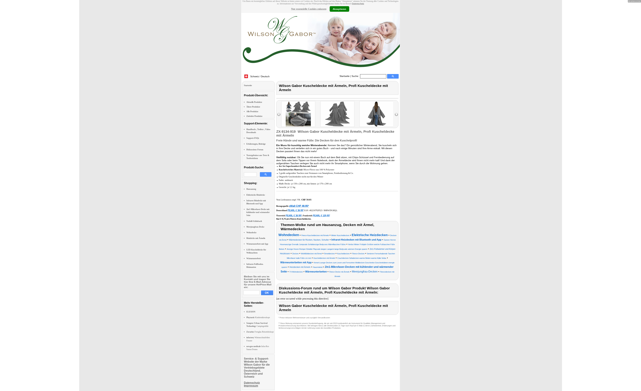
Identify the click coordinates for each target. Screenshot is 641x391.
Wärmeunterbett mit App (257, 244)
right (396, 114)
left (278, 114)
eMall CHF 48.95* (299, 205)
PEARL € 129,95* (321, 215)
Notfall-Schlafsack (254, 221)
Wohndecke (251, 232)
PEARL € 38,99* (296, 210)
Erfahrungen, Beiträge (256, 144)
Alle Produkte (252, 111)
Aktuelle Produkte (254, 102)
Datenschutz (358, 4)
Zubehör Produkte (254, 116)
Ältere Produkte (253, 107)
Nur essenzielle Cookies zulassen (308, 9)
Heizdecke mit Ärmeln (255, 238)
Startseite (345, 76)
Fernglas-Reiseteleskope (260, 332)
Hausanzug (251, 189)
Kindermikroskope (258, 317)
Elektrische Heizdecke (255, 195)
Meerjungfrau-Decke (255, 227)
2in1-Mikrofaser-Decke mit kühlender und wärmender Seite (258, 212)
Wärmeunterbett (253, 258)
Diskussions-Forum (254, 149)
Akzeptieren (339, 9)
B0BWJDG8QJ (330, 210)
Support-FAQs (252, 138)
